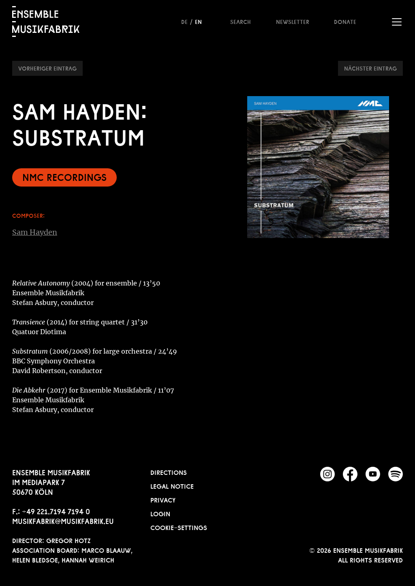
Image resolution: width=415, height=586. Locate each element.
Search (240, 21)
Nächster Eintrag (370, 68)
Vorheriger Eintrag (47, 68)
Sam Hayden (34, 232)
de (184, 21)
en (198, 21)
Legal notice (172, 485)
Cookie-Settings (178, 527)
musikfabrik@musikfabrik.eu (63, 520)
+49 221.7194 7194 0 (56, 510)
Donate (345, 21)
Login (160, 513)
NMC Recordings (64, 176)
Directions (168, 471)
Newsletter (292, 21)
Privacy (162, 499)
